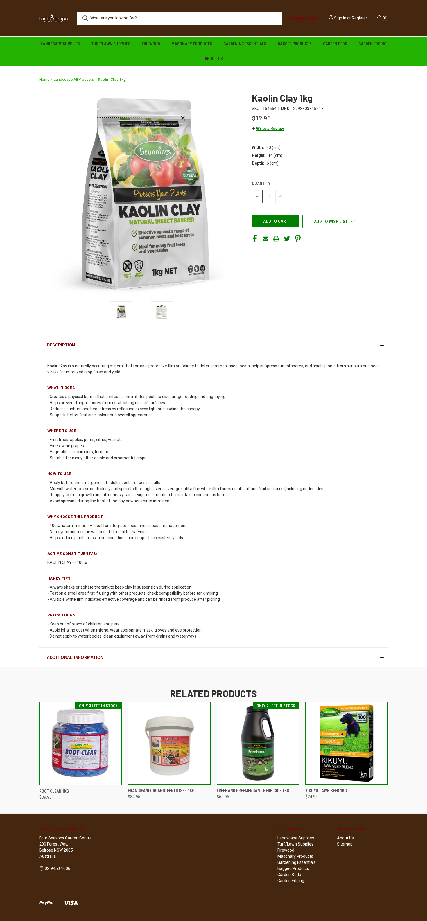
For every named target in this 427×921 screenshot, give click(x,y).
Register (359, 18)
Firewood (151, 44)
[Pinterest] (298, 239)
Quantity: (261, 183)
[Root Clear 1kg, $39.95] (80, 743)
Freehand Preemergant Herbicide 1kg (253, 790)
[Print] (276, 239)
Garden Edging (372, 44)
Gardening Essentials (244, 44)
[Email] (265, 239)
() (385, 18)
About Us (213, 58)
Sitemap (345, 844)
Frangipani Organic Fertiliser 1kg (161, 790)
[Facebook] (255, 239)
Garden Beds (335, 44)
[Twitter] (287, 239)
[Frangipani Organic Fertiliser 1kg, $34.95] (169, 743)
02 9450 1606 (57, 868)
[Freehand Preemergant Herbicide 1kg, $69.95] (258, 743)
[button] (268, 128)
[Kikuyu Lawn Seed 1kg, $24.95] (346, 743)
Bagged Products (295, 44)
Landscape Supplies (60, 44)
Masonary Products (191, 44)
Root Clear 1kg (54, 791)
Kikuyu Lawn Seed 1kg (326, 790)
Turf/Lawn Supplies (110, 44)
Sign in (340, 18)
